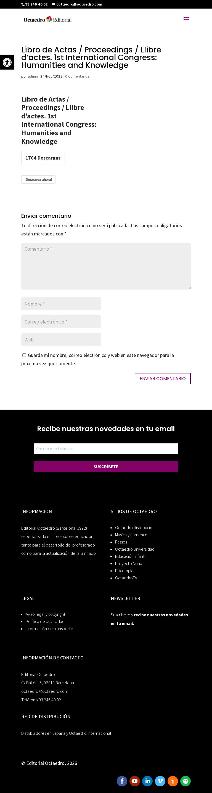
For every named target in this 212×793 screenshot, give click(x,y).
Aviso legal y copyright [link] (45, 614)
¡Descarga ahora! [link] (38, 179)
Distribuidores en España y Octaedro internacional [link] (66, 733)
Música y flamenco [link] (131, 535)
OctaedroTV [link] (126, 578)
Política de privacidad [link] (45, 621)
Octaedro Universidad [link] (135, 549)
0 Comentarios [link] (77, 76)
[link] (7, 62)
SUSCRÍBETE (106, 467)
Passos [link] (121, 542)
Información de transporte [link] (49, 629)
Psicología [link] (124, 571)
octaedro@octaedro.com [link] (44, 691)
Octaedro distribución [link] (135, 528)
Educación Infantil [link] (131, 556)
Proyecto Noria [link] (128, 563)
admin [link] (33, 76)
